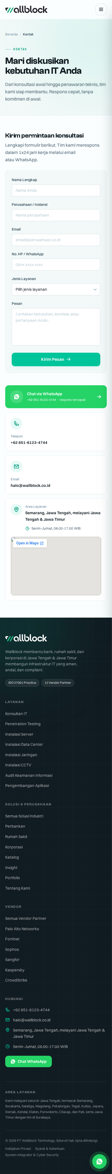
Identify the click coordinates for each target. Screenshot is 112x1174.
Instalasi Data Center (24, 744)
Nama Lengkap (24, 179)
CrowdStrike (16, 980)
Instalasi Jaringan (21, 754)
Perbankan (15, 826)
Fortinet (12, 938)
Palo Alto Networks (22, 928)
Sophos (12, 949)
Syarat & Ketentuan (49, 1148)
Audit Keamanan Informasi (28, 775)
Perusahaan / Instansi (29, 204)
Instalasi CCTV (18, 764)
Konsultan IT (16, 713)
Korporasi (14, 846)
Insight (11, 867)
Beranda (11, 34)
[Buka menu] (101, 9)
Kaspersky (14, 969)
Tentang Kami (17, 888)
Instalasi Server (19, 734)
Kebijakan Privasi (18, 1148)
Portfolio (12, 877)
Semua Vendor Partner (25, 918)
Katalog (12, 857)
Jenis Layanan (24, 278)
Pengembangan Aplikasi (27, 785)
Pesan (17, 303)
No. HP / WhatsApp (27, 254)
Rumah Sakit (16, 836)
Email (16, 229)
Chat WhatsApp (32, 1061)
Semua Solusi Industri (24, 815)
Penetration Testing (23, 723)
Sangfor (12, 959)
